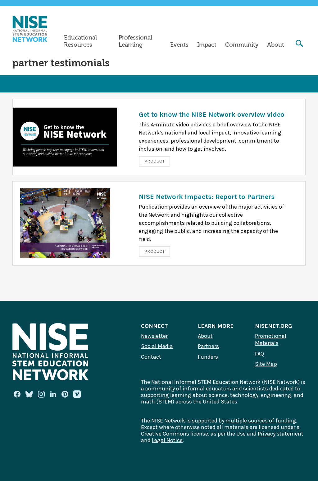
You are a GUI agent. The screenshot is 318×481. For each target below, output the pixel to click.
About (275, 44)
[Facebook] (17, 394)
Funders (208, 356)
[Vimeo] (77, 394)
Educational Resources (80, 41)
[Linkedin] (53, 394)
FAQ (259, 353)
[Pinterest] (65, 394)
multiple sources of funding (260, 420)
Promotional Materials (270, 339)
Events (179, 44)
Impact (206, 44)
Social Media (157, 346)
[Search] (299, 44)
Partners (208, 346)
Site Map (266, 364)
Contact (151, 356)
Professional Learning (135, 41)
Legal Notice (167, 440)
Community (241, 44)
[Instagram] (41, 394)
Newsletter (154, 335)
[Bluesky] (29, 394)
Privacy (266, 433)
